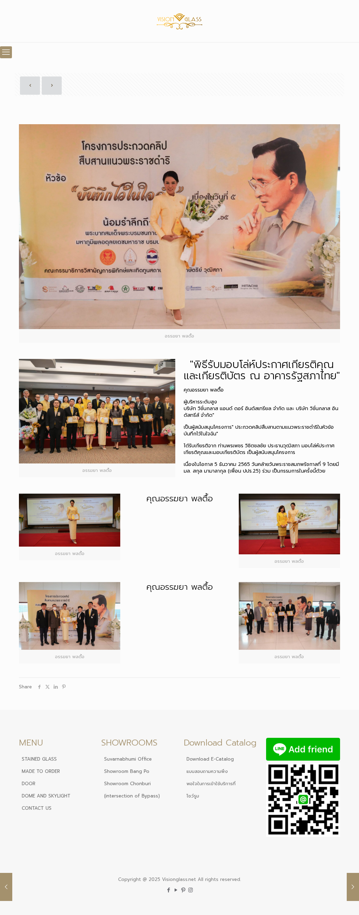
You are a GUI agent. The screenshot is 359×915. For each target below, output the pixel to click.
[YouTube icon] (175, 890)
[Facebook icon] (168, 890)
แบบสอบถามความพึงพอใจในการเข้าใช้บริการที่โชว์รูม (211, 783)
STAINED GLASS (39, 759)
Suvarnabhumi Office (128, 759)
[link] (97, 418)
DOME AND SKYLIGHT (46, 796)
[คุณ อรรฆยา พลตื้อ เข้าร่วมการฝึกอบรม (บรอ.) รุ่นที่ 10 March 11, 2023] (353, 887)
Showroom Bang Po (126, 771)
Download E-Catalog (210, 759)
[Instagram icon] (190, 890)
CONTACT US (37, 808)
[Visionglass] (179, 21)
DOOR (28, 783)
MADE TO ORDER (41, 771)
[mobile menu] (6, 52)
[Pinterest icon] (183, 890)
